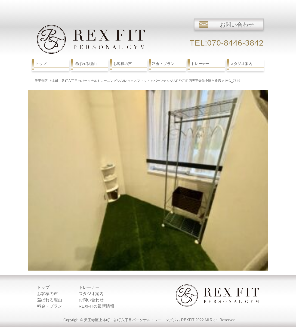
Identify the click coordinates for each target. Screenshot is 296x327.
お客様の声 (47, 293)
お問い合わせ (91, 300)
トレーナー (89, 287)
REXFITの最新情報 (96, 306)
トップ (43, 287)
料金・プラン (49, 306)
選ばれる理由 (49, 300)
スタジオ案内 (91, 293)
